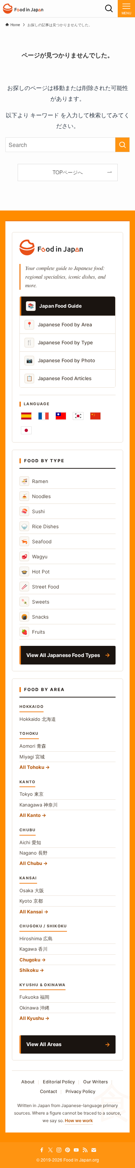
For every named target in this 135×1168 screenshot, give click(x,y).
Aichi (30, 842)
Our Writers (95, 1081)
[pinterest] (67, 1150)
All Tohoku (31, 767)
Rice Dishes (40, 526)
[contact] (93, 1150)
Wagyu (34, 556)
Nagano (33, 853)
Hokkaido (37, 719)
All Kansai (31, 911)
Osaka (31, 890)
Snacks (35, 617)
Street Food (40, 586)
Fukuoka (34, 997)
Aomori (32, 746)
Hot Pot (35, 571)
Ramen (34, 481)
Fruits (33, 632)
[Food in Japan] (23, 8)
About (28, 1081)
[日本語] (26, 430)
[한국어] (78, 416)
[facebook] (42, 1150)
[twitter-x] (50, 1150)
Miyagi (32, 757)
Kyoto (31, 901)
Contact (48, 1091)
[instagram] (59, 1150)
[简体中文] (95, 416)
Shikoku (29, 970)
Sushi (33, 511)
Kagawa (33, 949)
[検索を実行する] (122, 144)
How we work (79, 1120)
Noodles (36, 496)
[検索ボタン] (109, 8)
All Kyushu (31, 1018)
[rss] (85, 1150)
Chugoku (29, 960)
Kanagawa (38, 805)
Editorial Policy (59, 1081)
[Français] (43, 416)
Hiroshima (36, 938)
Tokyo (31, 794)
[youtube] (76, 1150)
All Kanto (30, 815)
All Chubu (30, 863)
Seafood (36, 541)
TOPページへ (68, 172)
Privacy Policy (80, 1091)
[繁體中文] (61, 416)
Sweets (35, 602)
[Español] (26, 416)
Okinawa (34, 1008)
